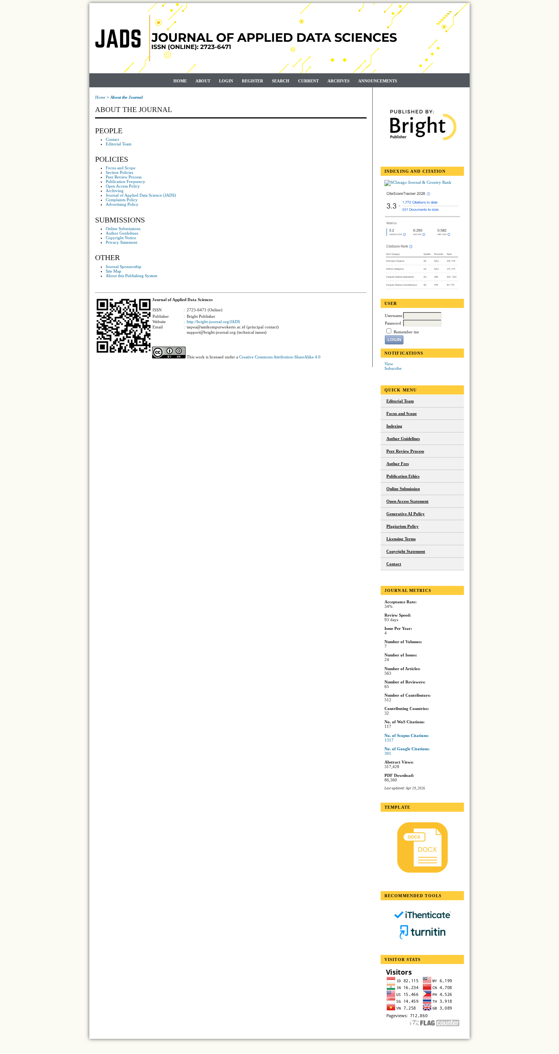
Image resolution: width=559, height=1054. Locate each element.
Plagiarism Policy (402, 526)
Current (308, 81)
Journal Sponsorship (123, 266)
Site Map (113, 271)
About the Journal (126, 97)
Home (180, 81)
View (388, 363)
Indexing (394, 426)
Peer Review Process (405, 451)
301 (387, 753)
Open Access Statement (407, 501)
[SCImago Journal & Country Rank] (417, 182)
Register (252, 81)
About (202, 81)
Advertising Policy (122, 204)
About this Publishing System (131, 275)
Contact (393, 564)
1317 (389, 740)
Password (393, 323)
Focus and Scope (401, 413)
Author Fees (397, 463)
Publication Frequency (125, 181)
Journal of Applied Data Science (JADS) (141, 195)
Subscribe (393, 368)
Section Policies (119, 172)
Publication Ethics (402, 476)
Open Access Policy (123, 186)
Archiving (115, 190)
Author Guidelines (403, 438)
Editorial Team (400, 401)
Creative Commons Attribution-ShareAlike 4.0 (280, 357)
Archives (338, 81)
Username (393, 315)
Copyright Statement (405, 551)
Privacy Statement (121, 242)
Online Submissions (123, 228)
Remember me (406, 332)
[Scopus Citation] (422, 237)
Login (226, 81)
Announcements (377, 81)
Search (280, 81)
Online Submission (403, 488)
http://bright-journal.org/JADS (213, 321)
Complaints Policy (122, 199)
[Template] (422, 847)
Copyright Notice (121, 237)
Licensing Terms (401, 538)
